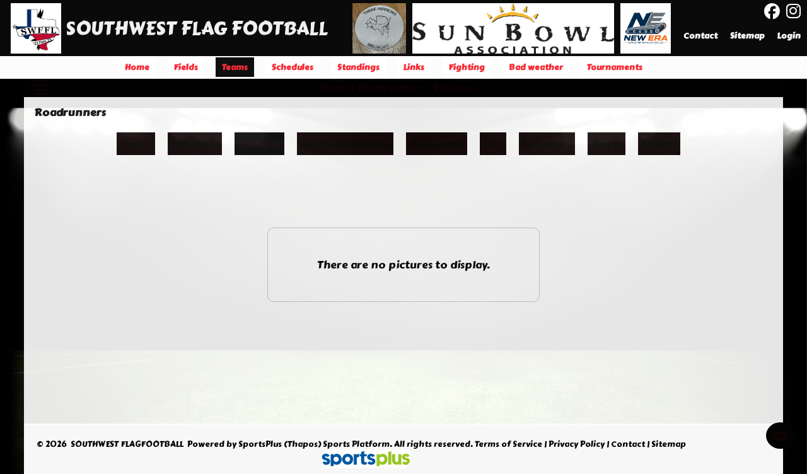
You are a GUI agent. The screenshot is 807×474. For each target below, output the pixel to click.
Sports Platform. (357, 444)
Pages (606, 144)
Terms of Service (508, 444)
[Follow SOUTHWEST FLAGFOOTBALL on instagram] (796, 11)
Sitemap (668, 444)
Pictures (259, 144)
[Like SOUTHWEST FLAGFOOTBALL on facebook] (772, 12)
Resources (436, 144)
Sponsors (547, 144)
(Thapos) (302, 444)
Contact (628, 444)
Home (136, 144)
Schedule (195, 144)
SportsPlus (260, 444)
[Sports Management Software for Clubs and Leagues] (361, 460)
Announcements (345, 144)
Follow (659, 144)
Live (493, 144)
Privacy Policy (577, 444)
